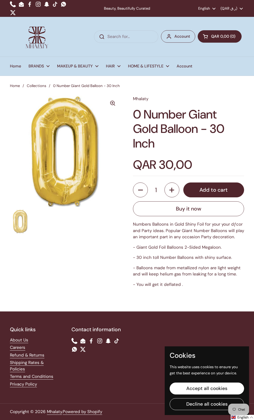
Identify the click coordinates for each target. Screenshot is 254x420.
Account (182, 36)
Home (15, 85)
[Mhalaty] (37, 36)
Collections (36, 85)
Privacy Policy (23, 384)
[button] (220, 36)
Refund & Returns (27, 355)
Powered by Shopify (82, 411)
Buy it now (188, 208)
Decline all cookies (207, 404)
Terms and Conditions (31, 376)
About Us (19, 340)
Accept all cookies (206, 388)
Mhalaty (54, 411)
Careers (17, 347)
